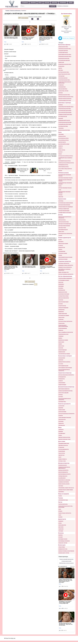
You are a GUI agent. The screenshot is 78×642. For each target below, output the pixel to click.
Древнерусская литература (65, 267)
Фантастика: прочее (63, 90)
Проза (60, 132)
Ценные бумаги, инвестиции (65, 489)
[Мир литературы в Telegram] (66, 40)
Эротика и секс (62, 461)
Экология (60, 347)
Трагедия (60, 530)
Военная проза (62, 136)
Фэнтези (60, 92)
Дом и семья (61, 441)
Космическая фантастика (64, 64)
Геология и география (63, 294)
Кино (59, 509)
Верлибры (60, 241)
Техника (60, 498)
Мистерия (60, 527)
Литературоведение (63, 307)
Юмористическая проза (64, 437)
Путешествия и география (64, 212)
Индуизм (60, 407)
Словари (60, 380)
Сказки (60, 235)
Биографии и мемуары (63, 388)
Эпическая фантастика (64, 94)
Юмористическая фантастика (65, 96)
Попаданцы (61, 76)
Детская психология (63, 297)
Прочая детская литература (65, 233)
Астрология (61, 405)
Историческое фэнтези (64, 60)
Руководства (61, 378)
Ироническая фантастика (64, 56)
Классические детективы (64, 112)
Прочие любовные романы (64, 187)
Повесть (60, 148)
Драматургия (61, 247)
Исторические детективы (64, 110)
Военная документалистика (65, 390)
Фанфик (60, 517)
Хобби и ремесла (62, 459)
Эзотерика (61, 421)
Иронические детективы (64, 108)
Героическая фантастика (64, 48)
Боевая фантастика (63, 46)
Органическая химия (63, 315)
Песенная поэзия (62, 253)
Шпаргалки (61, 346)
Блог (40, 2)
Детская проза (62, 219)
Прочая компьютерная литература (64, 370)
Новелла (60, 146)
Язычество (61, 423)
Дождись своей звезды (66, 27)
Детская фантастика (63, 221)
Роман (60, 153)
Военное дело (62, 545)
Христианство (62, 419)
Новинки (63, 2)
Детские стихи (62, 227)
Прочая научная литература (65, 321)
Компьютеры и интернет (65, 356)
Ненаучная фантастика (64, 74)
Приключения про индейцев (65, 206)
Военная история (62, 292)
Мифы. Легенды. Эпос (63, 272)
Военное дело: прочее (63, 552)
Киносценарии (62, 525)
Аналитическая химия (64, 353)
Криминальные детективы (65, 114)
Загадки (60, 537)
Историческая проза (63, 138)
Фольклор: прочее (62, 542)
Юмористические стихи (64, 439)
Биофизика (61, 284)
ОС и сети (60, 363)
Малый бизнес (62, 478)
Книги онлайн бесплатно (66, 559)
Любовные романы (63, 172)
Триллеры (60, 128)
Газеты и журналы (62, 504)
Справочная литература (64, 373)
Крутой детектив (62, 116)
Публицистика (62, 401)
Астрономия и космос (63, 280)
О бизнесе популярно (63, 481)
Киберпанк (61, 62)
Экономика (61, 491)
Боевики (60, 104)
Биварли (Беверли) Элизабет (66, 31)
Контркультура (62, 142)
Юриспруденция (62, 349)
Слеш (59, 189)
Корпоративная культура (64, 474)
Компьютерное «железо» (64, 361)
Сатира (60, 435)
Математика (61, 309)
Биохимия (61, 286)
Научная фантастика (63, 72)
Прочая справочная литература (66, 374)
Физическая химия (63, 340)
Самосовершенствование (64, 417)
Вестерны (60, 200)
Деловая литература (63, 463)
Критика (60, 394)
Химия (60, 344)
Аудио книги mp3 (66, 561)
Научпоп (60, 396)
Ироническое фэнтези (63, 58)
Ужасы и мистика (62, 88)
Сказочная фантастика (64, 80)
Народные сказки (62, 539)
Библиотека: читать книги (66, 563)
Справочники (61, 382)
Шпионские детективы (64, 130)
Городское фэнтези (63, 50)
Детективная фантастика (64, 54)
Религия (60, 415)
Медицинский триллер (64, 120)
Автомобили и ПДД (63, 500)
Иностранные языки (63, 301)
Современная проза (63, 164)
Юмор (59, 427)
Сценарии (60, 529)
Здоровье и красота (63, 445)
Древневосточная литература (65, 265)
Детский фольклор (63, 229)
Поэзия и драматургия (64, 237)
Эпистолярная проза (63, 166)
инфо (70, 2)
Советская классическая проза (66, 162)
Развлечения (61, 451)
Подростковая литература (64, 513)
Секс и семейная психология (65, 332)
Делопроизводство (63, 472)
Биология (60, 282)
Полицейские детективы (64, 124)
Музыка (60, 511)
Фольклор (61, 533)
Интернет (60, 359)
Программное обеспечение (65, 367)
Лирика (60, 249)
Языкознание (61, 351)
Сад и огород (61, 453)
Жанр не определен (63, 493)
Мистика (60, 70)
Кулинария (61, 447)
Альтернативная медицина (65, 278)
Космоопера (61, 66)
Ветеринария (61, 290)
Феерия (60, 170)
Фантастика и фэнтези (64, 44)
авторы (54, 2)
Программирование (63, 365)
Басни (60, 239)
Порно (59, 185)
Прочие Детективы (63, 126)
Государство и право (63, 296)
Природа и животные (63, 208)
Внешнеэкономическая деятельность (64, 468)
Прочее (60, 502)
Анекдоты (60, 429)
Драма (60, 523)
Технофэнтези (62, 86)
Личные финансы (62, 476)
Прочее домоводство (63, 449)
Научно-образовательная (65, 276)
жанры (33, 2)
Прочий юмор (61, 433)
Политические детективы (64, 122)
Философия (61, 342)
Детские (60, 214)
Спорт (59, 457)
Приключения (62, 199)
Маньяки (60, 118)
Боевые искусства (62, 549)
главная (25, 2)
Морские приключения (64, 204)
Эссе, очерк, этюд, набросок (65, 168)
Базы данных (61, 357)
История (60, 303)
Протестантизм (62, 411)
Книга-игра (61, 231)
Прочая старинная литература (65, 274)
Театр (59, 515)
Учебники (60, 336)
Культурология (62, 305)
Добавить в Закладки (62, 6)
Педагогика (61, 317)
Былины (60, 535)
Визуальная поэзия (63, 243)
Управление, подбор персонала (66, 487)
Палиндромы (61, 251)
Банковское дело (62, 465)
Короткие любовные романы (65, 177)
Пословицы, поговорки (64, 541)
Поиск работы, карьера (64, 483)
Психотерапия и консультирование (63, 326)
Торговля (60, 485)
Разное (60, 495)
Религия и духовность (64, 403)
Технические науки (63, 334)
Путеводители (62, 376)
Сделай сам (61, 455)
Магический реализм (63, 144)
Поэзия (60, 255)
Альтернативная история (64, 100)
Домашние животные (63, 443)
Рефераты (60, 330)
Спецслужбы (61, 547)
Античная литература (63, 263)
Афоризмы (61, 134)
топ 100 (47, 2)
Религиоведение (62, 328)
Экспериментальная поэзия (65, 257)
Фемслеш (60, 196)
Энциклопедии (62, 384)
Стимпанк (61, 85)
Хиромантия (61, 425)
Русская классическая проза (65, 155)
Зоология (60, 299)
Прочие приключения (63, 210)
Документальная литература (66, 386)
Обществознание (62, 313)
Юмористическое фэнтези (64, 98)
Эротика (60, 194)
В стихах (60, 245)
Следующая (25, 17)
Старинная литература (64, 261)
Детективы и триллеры (64, 102)
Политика (60, 319)
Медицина (61, 311)
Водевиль (60, 521)
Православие (61, 409)
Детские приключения (64, 225)
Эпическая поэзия (62, 259)
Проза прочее (61, 150)
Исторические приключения (65, 202)
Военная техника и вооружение (66, 551)
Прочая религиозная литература (66, 413)
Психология (61, 323)
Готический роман (63, 52)
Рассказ (60, 151)
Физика (60, 338)
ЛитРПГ (60, 68)
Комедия (60, 431)
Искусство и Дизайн (63, 392)
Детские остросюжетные (64, 223)
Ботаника (60, 288)
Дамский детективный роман (65, 106)
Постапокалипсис (63, 78)
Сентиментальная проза (64, 160)
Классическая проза (63, 140)
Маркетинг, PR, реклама (64, 480)
